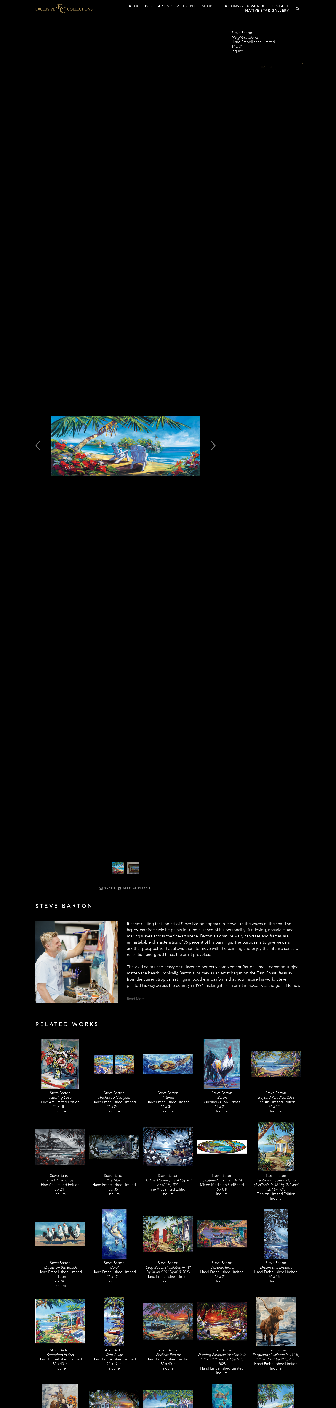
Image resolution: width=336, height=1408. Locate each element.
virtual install (136, 888)
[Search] (297, 9)
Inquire (267, 67)
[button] (141, 7)
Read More (136, 999)
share (109, 888)
